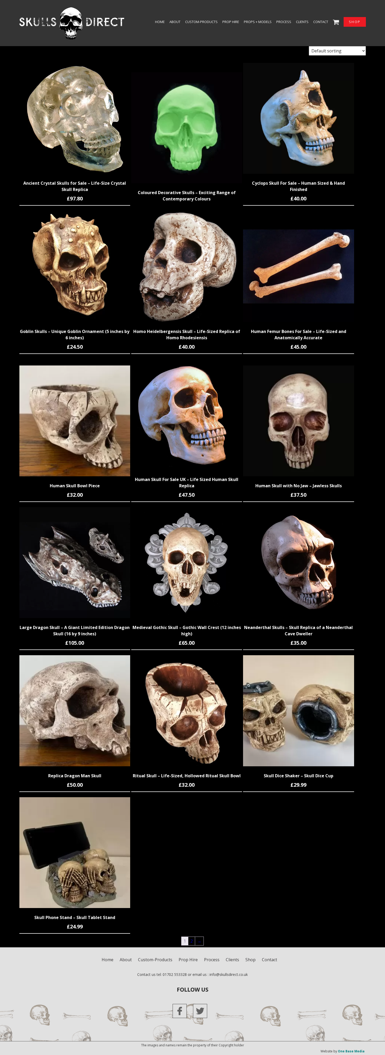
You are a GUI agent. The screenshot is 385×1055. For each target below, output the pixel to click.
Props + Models (258, 21)
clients (302, 21)
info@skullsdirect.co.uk (229, 974)
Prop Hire (230, 21)
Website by (343, 1051)
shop (355, 21)
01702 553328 (175, 974)
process (283, 21)
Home (160, 21)
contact (320, 21)
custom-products (201, 21)
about (174, 21)
